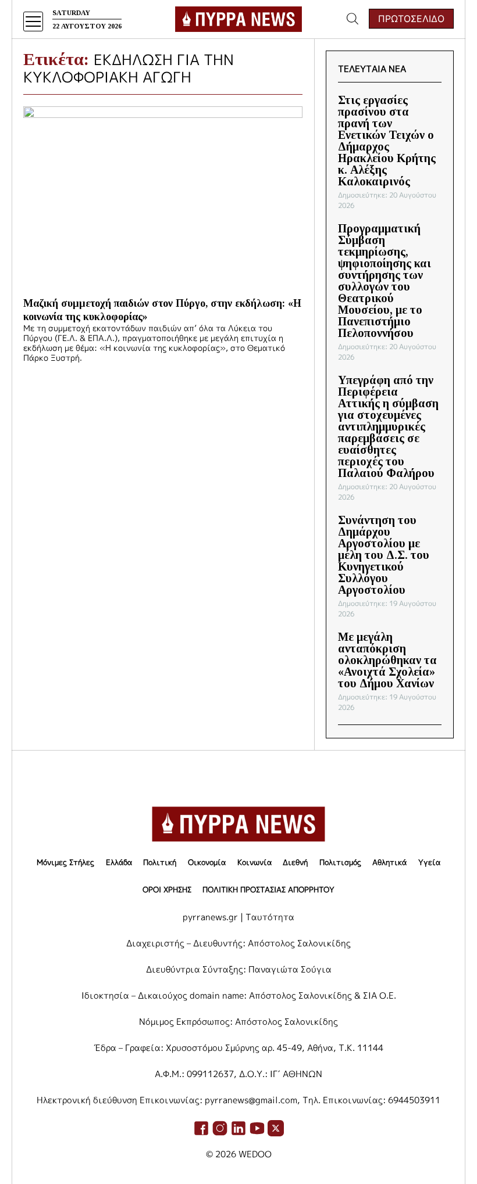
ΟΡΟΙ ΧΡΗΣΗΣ (167, 889)
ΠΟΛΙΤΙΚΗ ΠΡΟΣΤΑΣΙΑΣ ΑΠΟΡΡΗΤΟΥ (268, 889)
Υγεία (429, 862)
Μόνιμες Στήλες (65, 862)
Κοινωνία (254, 862)
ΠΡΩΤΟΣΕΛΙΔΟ (411, 18)
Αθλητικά (389, 862)
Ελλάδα (119, 862)
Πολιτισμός (340, 862)
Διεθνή (295, 862)
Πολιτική (159, 862)
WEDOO (255, 1154)
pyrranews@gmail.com (251, 1100)
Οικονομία (207, 862)
